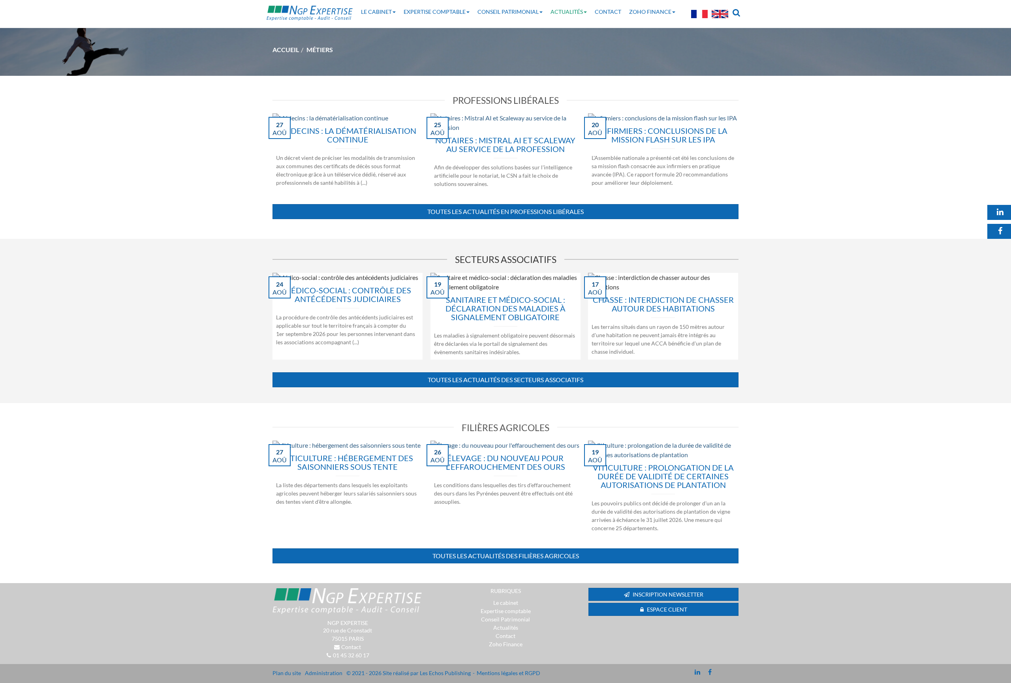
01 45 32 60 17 (351, 655)
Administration (323, 673)
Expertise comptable (435, 11)
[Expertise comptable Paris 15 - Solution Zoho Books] (347, 601)
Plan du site (286, 673)
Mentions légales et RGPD (508, 673)
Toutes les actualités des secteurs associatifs (505, 379)
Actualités (567, 11)
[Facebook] (710, 672)
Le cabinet (376, 11)
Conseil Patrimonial (508, 11)
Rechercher (738, 12)
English (720, 14)
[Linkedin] (697, 672)
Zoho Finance (650, 11)
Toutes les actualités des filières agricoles (505, 555)
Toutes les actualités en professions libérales (505, 211)
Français (699, 14)
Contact (608, 11)
